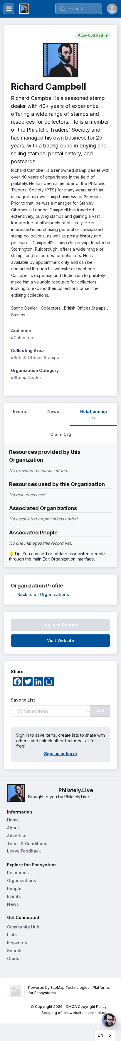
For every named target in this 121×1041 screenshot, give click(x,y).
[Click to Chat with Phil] (109, 1020)
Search (14, 950)
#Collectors (22, 337)
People (14, 888)
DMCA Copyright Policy (86, 1006)
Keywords (17, 942)
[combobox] (105, 1035)
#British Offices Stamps (35, 357)
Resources (18, 872)
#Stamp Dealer (26, 377)
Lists (12, 934)
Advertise (16, 835)
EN (100, 1035)
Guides (14, 958)
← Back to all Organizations (40, 594)
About (13, 827)
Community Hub (23, 926)
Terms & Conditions (27, 843)
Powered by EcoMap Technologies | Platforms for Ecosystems (69, 990)
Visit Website (60, 640)
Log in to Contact (60, 624)
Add (100, 710)
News (13, 904)
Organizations (21, 880)
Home (13, 819)
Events (14, 896)
